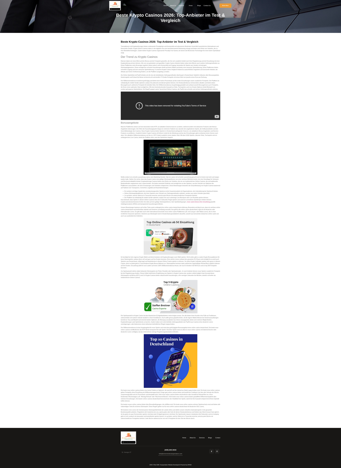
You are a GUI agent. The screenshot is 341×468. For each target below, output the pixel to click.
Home (165, 5)
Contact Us (207, 5)
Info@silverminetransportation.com (170, 454)
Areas (191, 5)
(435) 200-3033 (170, 450)
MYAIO (190, 465)
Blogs (199, 5)
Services (181, 5)
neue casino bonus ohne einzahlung (198, 202)
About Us (173, 5)
